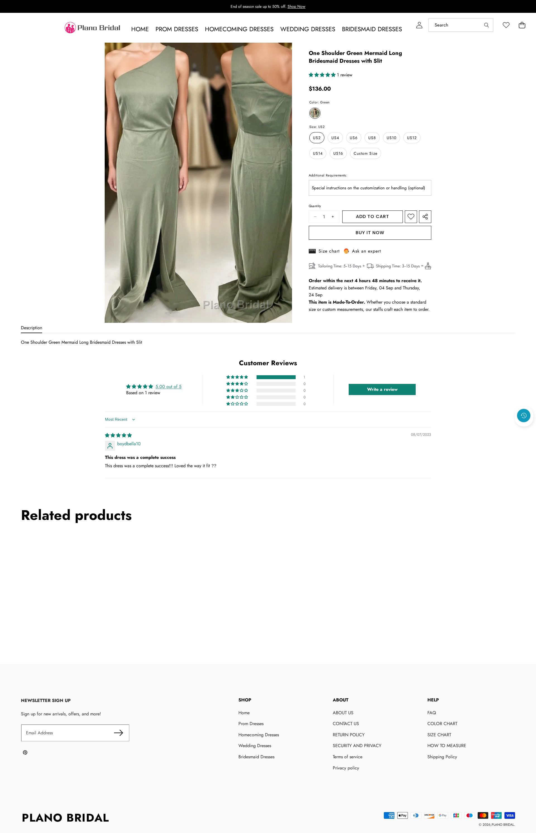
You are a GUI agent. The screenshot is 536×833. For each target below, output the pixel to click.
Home (244, 712)
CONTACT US (346, 723)
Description (31, 328)
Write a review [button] (382, 389)
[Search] (486, 25)
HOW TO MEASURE (446, 745)
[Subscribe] (118, 733)
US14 (318, 153)
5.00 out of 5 (168, 386)
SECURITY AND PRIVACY (357, 745)
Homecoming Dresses (258, 735)
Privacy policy (346, 768)
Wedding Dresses (254, 745)
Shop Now (296, 6)
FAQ (431, 712)
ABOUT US (343, 712)
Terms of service (347, 757)
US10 (391, 138)
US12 (412, 138)
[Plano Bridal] (93, 29)
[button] (522, 25)
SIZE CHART (439, 735)
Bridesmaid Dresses (256, 757)
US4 (335, 138)
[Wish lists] (506, 25)
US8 (372, 138)
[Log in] (419, 25)
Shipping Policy (442, 757)
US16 (338, 153)
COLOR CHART (442, 723)
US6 (354, 138)
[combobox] (461, 25)
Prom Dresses (251, 723)
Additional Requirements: (328, 175)
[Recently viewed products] (523, 415)
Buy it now (370, 232)
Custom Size (365, 153)
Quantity (315, 206)
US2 (317, 138)
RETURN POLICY (349, 735)
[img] (118, 435)
